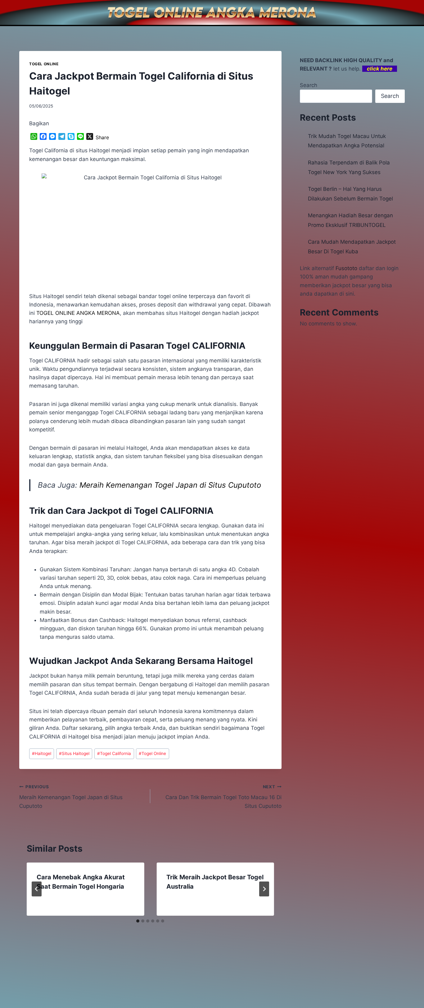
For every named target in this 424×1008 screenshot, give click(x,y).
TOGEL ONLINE (43, 64)
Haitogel (41, 753)
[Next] (264, 888)
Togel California (114, 753)
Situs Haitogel (74, 753)
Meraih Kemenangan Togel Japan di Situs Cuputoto (170, 485)
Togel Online (152, 753)
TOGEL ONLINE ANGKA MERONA (78, 313)
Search (308, 85)
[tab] (137, 921)
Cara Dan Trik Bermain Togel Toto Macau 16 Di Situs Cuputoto (223, 796)
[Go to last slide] (37, 888)
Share (102, 137)
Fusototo (346, 268)
